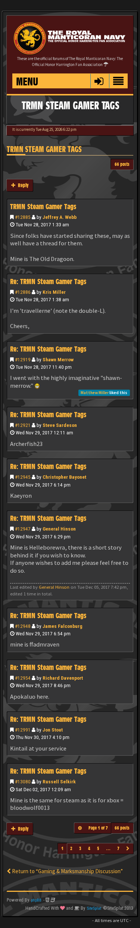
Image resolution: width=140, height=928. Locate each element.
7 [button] (118, 848)
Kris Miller (54, 292)
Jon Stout (53, 730)
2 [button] (71, 848)
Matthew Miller (95, 392)
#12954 (23, 678)
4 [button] (89, 848)
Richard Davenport (63, 678)
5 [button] (98, 848)
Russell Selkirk (59, 781)
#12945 (23, 477)
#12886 (23, 292)
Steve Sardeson (60, 425)
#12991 (23, 730)
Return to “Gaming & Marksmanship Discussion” (67, 871)
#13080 (23, 781)
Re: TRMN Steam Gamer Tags (48, 281)
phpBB (36, 900)
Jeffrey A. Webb (60, 217)
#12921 (23, 425)
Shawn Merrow (58, 359)
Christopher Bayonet (64, 477)
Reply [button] (21, 185)
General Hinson (59, 529)
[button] (98, 81)
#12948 (23, 626)
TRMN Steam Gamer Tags (44, 149)
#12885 (23, 217)
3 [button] (80, 848)
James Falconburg (63, 626)
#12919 (23, 359)
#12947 (23, 529)
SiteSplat (94, 908)
